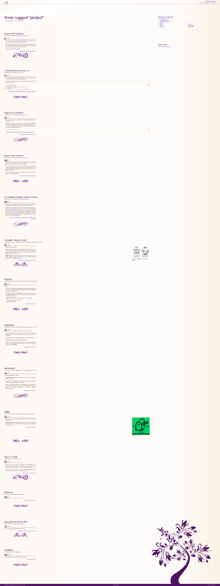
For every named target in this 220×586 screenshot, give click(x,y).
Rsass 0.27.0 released (13, 113)
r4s (116, 584)
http (36, 370)
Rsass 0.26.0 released (13, 156)
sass (26, 35)
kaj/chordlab (19, 257)
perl (37, 281)
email (33, 281)
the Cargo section (13, 173)
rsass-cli (30, 39)
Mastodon (161, 22)
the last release (24, 40)
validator (18, 337)
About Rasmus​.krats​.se (164, 18)
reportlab (40, 242)
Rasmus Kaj (12, 584)
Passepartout (24, 339)
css (22, 35)
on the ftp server (29, 297)
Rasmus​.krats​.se (211, 1)
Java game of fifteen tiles (15, 522)
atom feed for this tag (166, 46)
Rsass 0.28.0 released (13, 34)
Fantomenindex (191, 25)
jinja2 (35, 207)
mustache (31, 207)
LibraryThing (162, 26)
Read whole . (28, 51)
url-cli (25, 77)
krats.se (189, 24)
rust (17, 35)
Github (161, 25)
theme (213, 2)
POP (18, 423)
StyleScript (9, 325)
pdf (37, 242)
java (17, 494)
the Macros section (28, 132)
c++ (32, 327)
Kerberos (9, 294)
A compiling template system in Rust (20, 197)
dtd (28, 334)
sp (14, 334)
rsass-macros (22, 39)
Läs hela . (31, 559)
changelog (14, 163)
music (30, 242)
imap (35, 281)
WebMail (8, 550)
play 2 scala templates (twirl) (12, 208)
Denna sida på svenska (204, 2)
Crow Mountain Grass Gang (165, 21)
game (20, 494)
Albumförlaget (191, 26)
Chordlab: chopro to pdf (15, 240)
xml (34, 327)
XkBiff (7, 412)
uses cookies (213, 584)
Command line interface (17, 71)
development (21, 199)
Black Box (8, 492)
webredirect (9, 368)
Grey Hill (18, 48)
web (18, 72)
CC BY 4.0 (21, 584)
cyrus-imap (28, 294)
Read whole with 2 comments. (22, 91)
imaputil (8, 279)
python (32, 242)
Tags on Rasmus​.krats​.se (164, 20)
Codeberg (161, 24)
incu (10, 457)
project (20, 35)
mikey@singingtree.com (10, 388)
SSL (15, 294)
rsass (24, 35)
